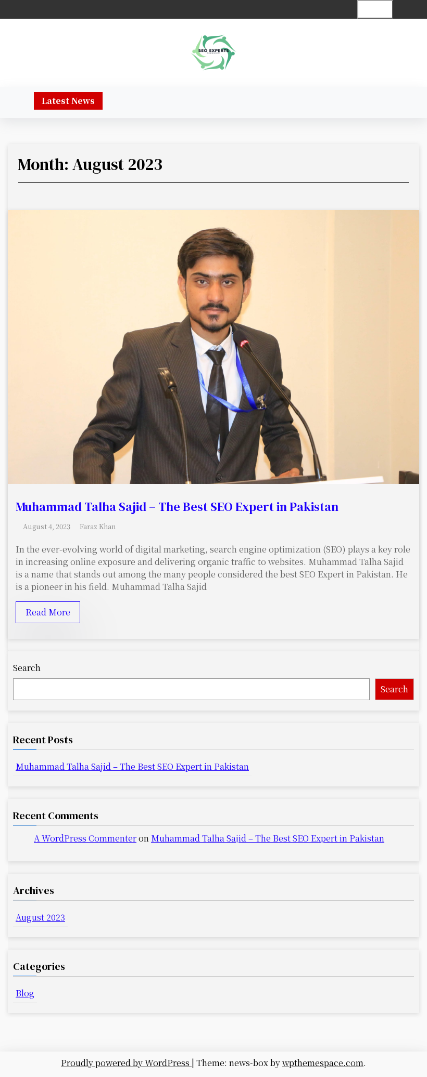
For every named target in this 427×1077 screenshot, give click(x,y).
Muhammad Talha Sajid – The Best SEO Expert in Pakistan (177, 506)
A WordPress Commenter (85, 838)
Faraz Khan (98, 526)
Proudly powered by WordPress (126, 1063)
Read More (48, 612)
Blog (25, 993)
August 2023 (40, 917)
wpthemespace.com (322, 1063)
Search (27, 668)
